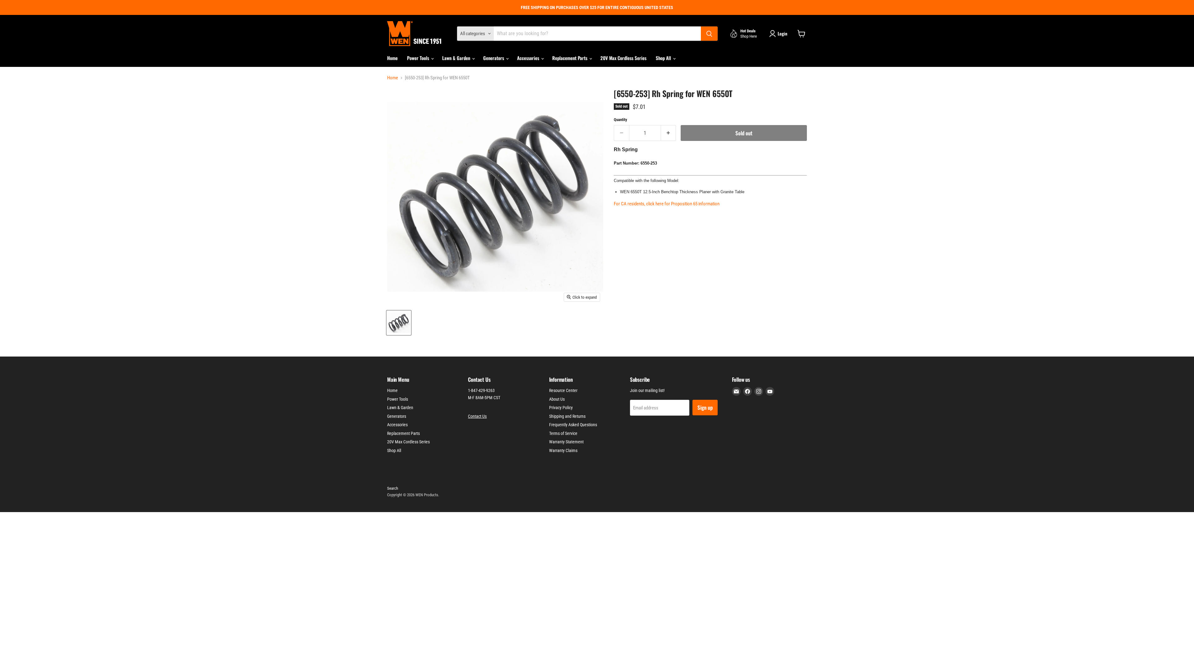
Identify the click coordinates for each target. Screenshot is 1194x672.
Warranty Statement (566, 441)
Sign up (705, 407)
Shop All (664, 57)
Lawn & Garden (456, 57)
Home (392, 57)
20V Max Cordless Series (623, 57)
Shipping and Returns (567, 416)
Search (392, 488)
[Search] (709, 33)
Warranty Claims (563, 450)
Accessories (528, 57)
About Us (557, 399)
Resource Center (563, 390)
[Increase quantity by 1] (668, 133)
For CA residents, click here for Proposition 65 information (667, 204)
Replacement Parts (570, 57)
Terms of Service (563, 433)
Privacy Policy (561, 407)
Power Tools (418, 57)
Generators (494, 57)
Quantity (620, 119)
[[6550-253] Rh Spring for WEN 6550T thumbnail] (398, 322)
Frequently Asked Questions (573, 424)
